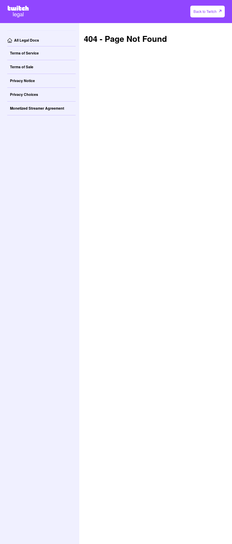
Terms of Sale (21, 66)
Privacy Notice (22, 80)
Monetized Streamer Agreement (37, 108)
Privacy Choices (24, 94)
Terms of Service (24, 53)
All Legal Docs (26, 40)
